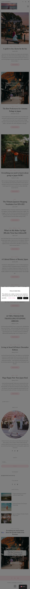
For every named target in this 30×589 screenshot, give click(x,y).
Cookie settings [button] (12, 298)
